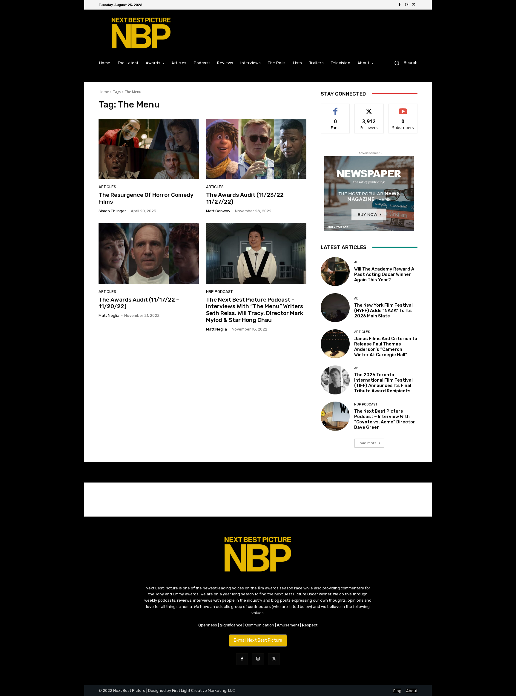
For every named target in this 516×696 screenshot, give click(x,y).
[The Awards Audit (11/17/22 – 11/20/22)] (149, 253)
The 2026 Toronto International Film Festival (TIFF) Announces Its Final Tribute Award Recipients (383, 383)
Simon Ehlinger (112, 211)
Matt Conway (218, 211)
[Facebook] (399, 4)
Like (335, 108)
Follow (369, 108)
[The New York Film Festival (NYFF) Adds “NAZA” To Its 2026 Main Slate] (335, 307)
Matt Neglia (109, 315)
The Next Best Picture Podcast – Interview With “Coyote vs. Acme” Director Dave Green (384, 419)
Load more (367, 442)
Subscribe (403, 108)
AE (356, 262)
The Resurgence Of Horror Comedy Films (146, 198)
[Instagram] (406, 4)
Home (104, 91)
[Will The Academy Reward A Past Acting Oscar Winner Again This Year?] (335, 271)
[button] (403, 63)
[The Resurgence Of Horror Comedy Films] (149, 149)
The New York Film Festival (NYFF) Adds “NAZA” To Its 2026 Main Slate (383, 310)
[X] (413, 4)
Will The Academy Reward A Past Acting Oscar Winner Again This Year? (384, 274)
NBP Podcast (219, 292)
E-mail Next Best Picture (258, 640)
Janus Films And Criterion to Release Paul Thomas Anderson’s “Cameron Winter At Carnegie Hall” (385, 346)
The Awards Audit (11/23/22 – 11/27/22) (247, 198)
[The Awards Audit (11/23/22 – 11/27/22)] (256, 149)
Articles (107, 187)
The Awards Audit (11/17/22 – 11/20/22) (139, 303)
